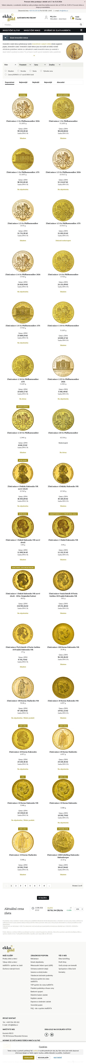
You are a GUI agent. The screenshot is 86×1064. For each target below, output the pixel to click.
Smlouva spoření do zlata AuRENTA (40, 980)
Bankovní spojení (37, 991)
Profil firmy (62, 962)
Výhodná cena (48, 71)
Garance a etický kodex (39, 972)
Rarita (35, 71)
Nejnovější (48, 82)
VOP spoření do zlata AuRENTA (42, 985)
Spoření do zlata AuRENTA (57, 30)
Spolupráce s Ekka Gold (67, 969)
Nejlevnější (23, 82)
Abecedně (60, 82)
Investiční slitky (11, 30)
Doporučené (9, 82)
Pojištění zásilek (36, 998)
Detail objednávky (37, 962)
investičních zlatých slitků (41, 44)
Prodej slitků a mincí (10, 959)
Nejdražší (35, 82)
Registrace (62, 19)
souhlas (35, 1051)
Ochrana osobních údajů (39, 969)
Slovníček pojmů (36, 1005)
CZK (77, 909)
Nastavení (58, 1058)
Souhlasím (28, 1058)
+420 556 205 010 (34, 11)
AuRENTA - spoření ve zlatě (13, 965)
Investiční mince (32, 30)
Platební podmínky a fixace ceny (42, 988)
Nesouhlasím (43, 1058)
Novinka (23, 71)
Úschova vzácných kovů (11, 969)
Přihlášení (53, 19)
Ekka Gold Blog (64, 959)
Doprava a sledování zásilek (41, 1002)
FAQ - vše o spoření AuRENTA (41, 1008)
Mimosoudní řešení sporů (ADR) (42, 965)
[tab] (10, 64)
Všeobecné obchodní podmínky (42, 975)
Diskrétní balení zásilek (39, 995)
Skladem (11, 71)
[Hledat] (81, 24)
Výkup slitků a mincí (10, 962)
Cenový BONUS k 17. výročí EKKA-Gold (21, 75)
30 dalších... (43, 898)
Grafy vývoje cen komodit (68, 965)
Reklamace (35, 959)
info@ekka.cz (63, 11)
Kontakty (62, 972)
